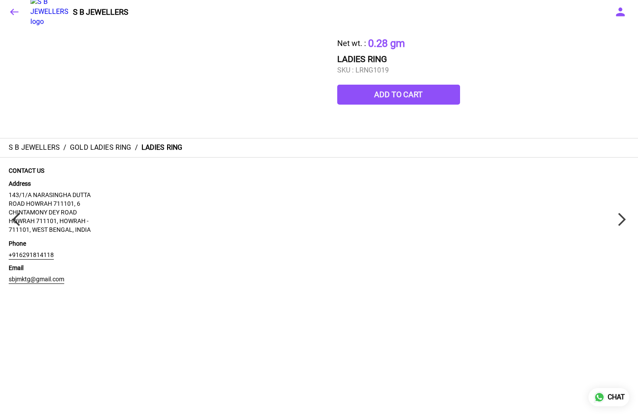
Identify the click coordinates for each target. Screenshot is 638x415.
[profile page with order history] (620, 12)
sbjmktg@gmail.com (36, 279)
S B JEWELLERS (100, 12)
